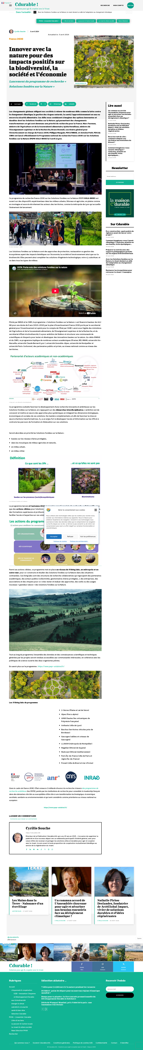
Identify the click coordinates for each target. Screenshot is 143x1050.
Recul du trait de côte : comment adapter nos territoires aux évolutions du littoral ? (119, 139)
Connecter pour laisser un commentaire (23, 819)
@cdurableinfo (13, 937)
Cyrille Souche (19, 31)
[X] (45, 849)
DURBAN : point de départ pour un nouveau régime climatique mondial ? (70, 992)
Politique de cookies (60, 541)
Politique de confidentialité (79, 541)
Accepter (53, 536)
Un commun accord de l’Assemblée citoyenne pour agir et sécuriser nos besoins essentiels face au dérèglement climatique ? (119, 114)
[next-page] (46, 1009)
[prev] (127, 12)
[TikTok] (41, 849)
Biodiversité (80, 83)
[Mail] (34, 849)
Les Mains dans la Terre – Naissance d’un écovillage (27, 903)
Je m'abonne (120, 182)
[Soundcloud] (37, 849)
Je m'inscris (120, 995)
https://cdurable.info (33, 832)
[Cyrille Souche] (11, 31)
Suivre (139, 938)
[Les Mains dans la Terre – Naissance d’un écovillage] (29, 882)
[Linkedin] (30, 849)
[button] (96, 510)
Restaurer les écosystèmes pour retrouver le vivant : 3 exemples (119, 271)
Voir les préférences (88, 536)
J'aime (82, 962)
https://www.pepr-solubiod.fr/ (51, 666)
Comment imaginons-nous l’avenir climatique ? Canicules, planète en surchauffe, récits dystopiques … (118, 151)
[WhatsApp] (52, 849)
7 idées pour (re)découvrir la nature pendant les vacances (68, 987)
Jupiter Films (16, 911)
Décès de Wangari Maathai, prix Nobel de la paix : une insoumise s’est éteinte (66, 1003)
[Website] (48, 849)
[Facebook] (26, 849)
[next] (130, 12)
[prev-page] (42, 1009)
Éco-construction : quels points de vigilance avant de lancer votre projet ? (120, 233)
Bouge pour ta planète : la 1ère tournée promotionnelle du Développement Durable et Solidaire (68, 998)
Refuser (70, 536)
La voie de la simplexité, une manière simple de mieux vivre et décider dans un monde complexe (71, 12)
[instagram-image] (9, 952)
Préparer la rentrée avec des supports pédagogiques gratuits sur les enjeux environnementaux (119, 251)
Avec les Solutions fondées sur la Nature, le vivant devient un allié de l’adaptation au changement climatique (119, 262)
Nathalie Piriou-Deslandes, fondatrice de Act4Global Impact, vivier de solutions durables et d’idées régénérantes (119, 127)
